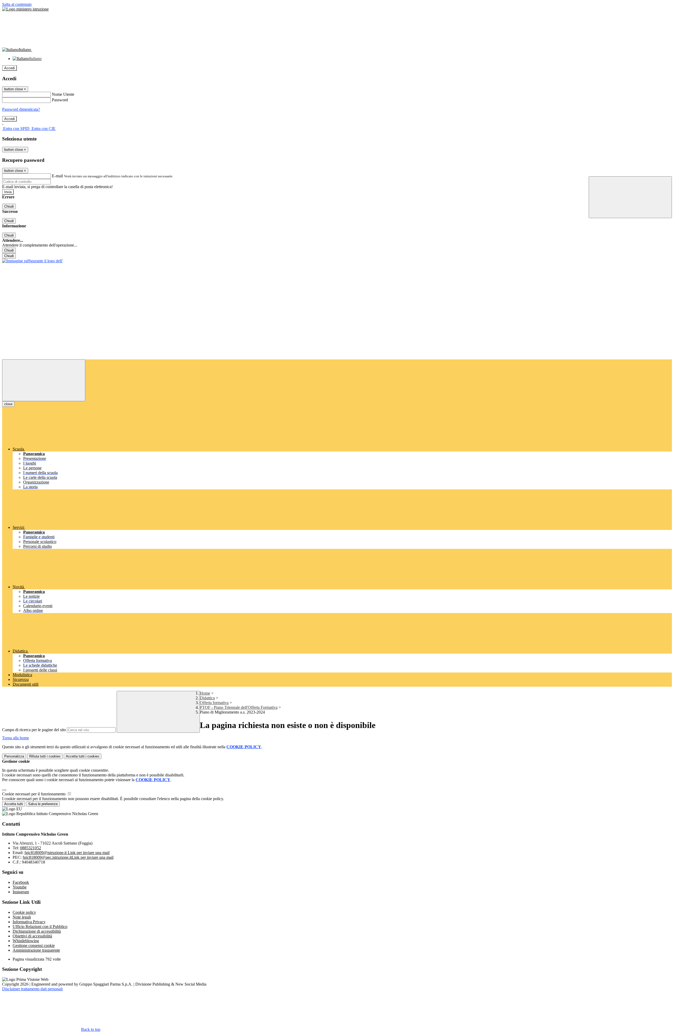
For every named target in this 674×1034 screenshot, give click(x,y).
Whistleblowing (26, 940)
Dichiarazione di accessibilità (37, 931)
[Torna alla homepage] (32, 261)
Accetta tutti (82, 756)
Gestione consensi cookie (34, 945)
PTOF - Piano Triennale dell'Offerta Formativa (238, 707)
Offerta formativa (214, 702)
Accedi (9, 68)
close (8, 404)
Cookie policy (24, 912)
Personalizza (14, 756)
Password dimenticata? (21, 109)
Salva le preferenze (43, 804)
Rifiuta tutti (45, 756)
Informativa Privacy (29, 922)
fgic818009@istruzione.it (67, 852)
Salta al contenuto (17, 4)
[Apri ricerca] (630, 197)
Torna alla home (15, 738)
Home (205, 693)
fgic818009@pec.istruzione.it (68, 857)
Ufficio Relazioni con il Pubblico (40, 926)
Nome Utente (63, 94)
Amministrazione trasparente (36, 950)
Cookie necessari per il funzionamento (34, 794)
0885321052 (30, 848)
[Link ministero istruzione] (25, 9)
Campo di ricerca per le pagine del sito (34, 729)
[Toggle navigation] (43, 380)
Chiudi (9, 206)
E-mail (57, 176)
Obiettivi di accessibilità (32, 936)
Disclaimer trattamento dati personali (32, 989)
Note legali (22, 917)
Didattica (207, 698)
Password (60, 100)
